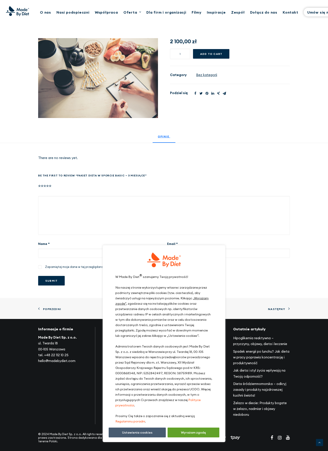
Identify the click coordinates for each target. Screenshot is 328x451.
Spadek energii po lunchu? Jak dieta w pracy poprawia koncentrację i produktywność (261, 357)
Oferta (130, 12)
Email (172, 244)
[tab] (164, 138)
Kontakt (290, 12)
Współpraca (106, 12)
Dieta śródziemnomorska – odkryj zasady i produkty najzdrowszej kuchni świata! (259, 390)
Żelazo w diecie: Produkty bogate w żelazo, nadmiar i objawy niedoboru (260, 409)
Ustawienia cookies (137, 432)
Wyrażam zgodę (193, 432)
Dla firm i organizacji (166, 12)
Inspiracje (216, 12)
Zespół (238, 12)
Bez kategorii (206, 75)
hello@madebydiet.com (56, 361)
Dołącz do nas (263, 12)
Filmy (196, 12)
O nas (45, 12)
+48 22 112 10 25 (56, 355)
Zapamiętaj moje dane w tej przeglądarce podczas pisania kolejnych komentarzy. (103, 267)
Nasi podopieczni (72, 12)
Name (44, 244)
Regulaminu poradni (130, 421)
